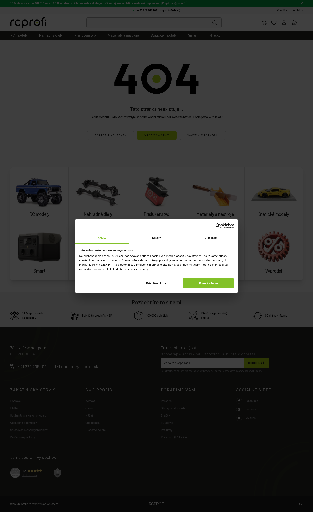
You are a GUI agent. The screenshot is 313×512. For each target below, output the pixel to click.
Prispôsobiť (153, 283)
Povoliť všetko (208, 283)
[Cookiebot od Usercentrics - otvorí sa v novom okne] (218, 226)
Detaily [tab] (156, 237)
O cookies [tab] (211, 237)
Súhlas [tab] (102, 238)
